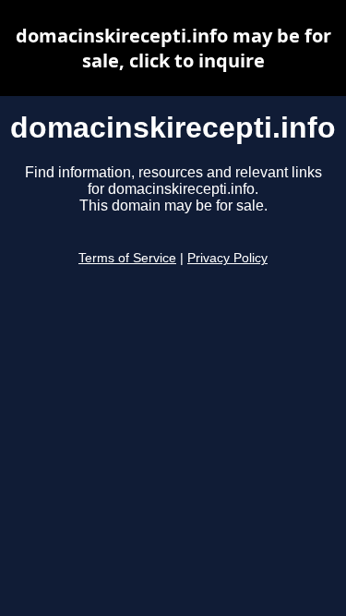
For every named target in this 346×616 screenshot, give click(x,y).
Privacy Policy (227, 258)
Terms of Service (127, 258)
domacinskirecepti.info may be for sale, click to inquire (173, 48)
